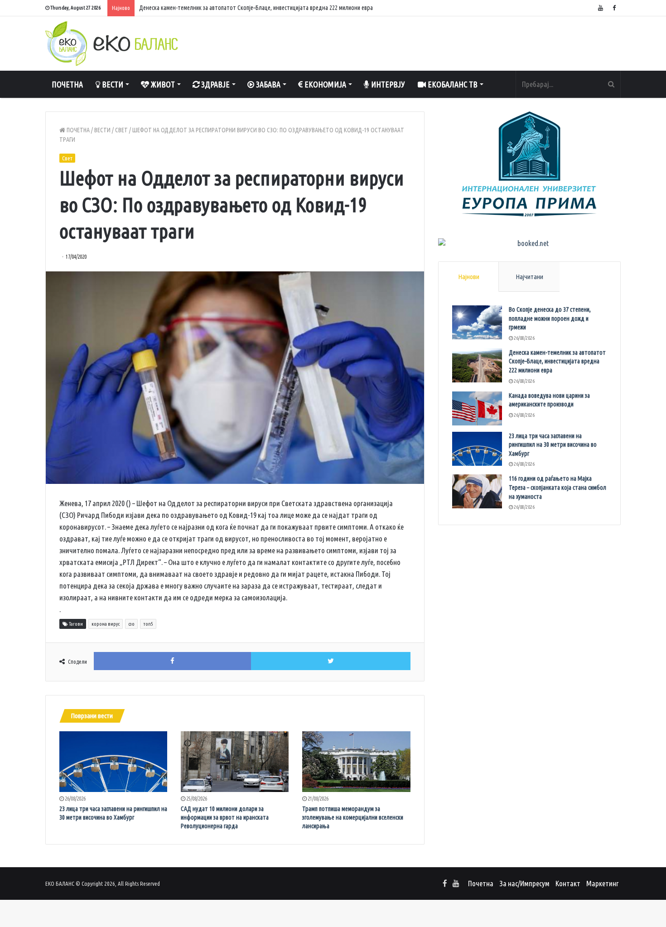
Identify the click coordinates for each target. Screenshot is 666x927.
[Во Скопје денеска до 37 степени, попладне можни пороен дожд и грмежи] (477, 322)
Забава (267, 84)
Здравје (214, 84)
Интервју (387, 84)
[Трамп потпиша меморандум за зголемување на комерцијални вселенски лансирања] (356, 761)
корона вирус (106, 624)
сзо (131, 624)
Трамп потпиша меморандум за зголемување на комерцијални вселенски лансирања (352, 817)
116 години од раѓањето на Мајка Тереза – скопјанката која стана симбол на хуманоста (557, 487)
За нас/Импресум (524, 883)
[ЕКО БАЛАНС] (111, 43)
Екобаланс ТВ (452, 84)
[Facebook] (614, 8)
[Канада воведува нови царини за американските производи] (477, 408)
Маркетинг (602, 883)
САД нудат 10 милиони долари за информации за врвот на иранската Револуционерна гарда (225, 817)
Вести (111, 84)
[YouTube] (600, 8)
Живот (162, 84)
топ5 (148, 624)
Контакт (567, 883)
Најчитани (529, 276)
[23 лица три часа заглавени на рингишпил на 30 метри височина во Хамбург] (113, 761)
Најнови (468, 276)
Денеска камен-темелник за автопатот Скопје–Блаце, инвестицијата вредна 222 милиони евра (557, 361)
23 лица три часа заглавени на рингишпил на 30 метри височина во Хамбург (553, 444)
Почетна (67, 84)
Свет (121, 130)
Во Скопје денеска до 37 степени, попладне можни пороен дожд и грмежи (550, 318)
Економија (324, 84)
